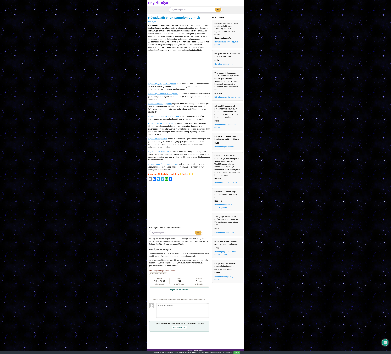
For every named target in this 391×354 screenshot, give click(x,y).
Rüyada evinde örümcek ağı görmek (163, 164)
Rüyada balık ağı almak (157, 139)
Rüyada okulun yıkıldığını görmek (224, 277)
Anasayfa (189, 350)
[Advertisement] (179, 67)
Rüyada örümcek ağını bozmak (161, 123)
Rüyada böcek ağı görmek (159, 152)
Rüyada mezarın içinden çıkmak (227, 97)
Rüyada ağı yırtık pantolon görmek (174, 17)
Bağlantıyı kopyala (179, 327)
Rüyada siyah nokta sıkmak (225, 183)
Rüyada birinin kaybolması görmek (225, 126)
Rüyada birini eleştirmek (224, 232)
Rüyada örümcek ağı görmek (160, 104)
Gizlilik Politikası (199, 350)
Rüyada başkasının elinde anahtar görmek (225, 206)
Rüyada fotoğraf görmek (224, 147)
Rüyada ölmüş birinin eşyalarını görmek (227, 43)
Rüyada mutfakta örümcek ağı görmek (163, 116)
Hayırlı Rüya (158, 3)
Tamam (237, 352)
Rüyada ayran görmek (223, 64)
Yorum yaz (152, 22)
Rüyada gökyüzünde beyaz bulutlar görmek (225, 253)
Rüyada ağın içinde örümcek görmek (163, 94)
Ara (218, 10)
